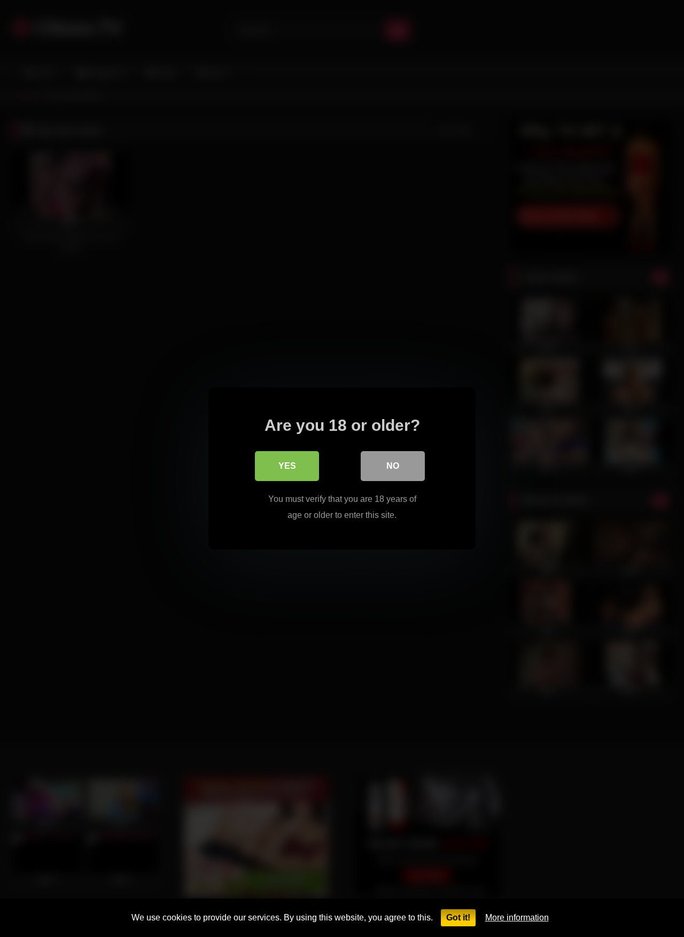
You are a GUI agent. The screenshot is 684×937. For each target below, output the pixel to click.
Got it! (458, 917)
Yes (287, 465)
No (392, 465)
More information (517, 917)
